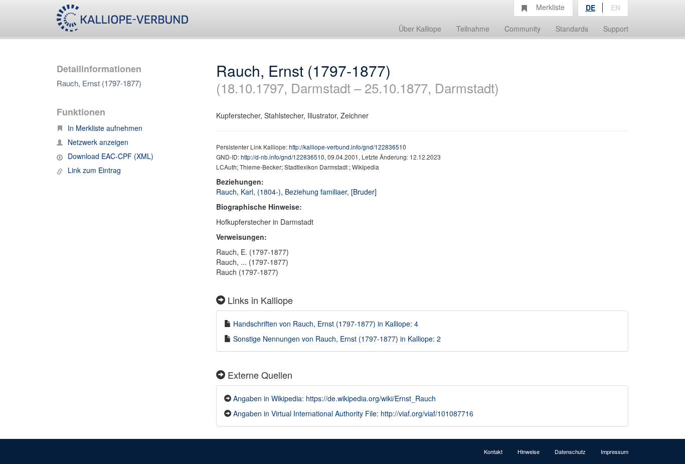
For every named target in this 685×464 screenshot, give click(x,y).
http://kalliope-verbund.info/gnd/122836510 (347, 146)
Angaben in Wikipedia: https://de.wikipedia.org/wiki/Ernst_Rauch (334, 398)
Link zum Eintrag (94, 170)
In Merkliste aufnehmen (105, 128)
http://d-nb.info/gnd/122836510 (282, 156)
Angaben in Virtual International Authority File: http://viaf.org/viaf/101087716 (353, 413)
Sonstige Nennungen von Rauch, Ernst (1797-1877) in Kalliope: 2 (337, 339)
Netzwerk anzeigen (98, 142)
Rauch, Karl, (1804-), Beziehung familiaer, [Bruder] (296, 192)
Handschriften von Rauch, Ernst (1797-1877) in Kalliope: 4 (325, 324)
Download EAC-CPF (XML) (110, 156)
